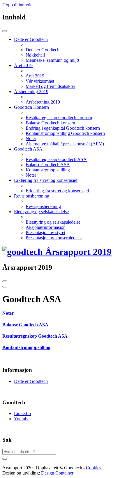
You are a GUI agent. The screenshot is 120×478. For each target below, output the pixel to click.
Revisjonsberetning (43, 206)
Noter (31, 138)
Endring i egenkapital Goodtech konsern (63, 128)
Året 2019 (35, 75)
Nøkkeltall (35, 54)
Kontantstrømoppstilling (48, 169)
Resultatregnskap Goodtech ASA (56, 159)
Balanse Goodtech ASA (48, 164)
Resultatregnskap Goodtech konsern (59, 117)
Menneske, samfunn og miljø (52, 60)
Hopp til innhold (17, 4)
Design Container (57, 472)
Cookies (93, 467)
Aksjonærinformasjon (46, 227)
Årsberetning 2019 (43, 101)
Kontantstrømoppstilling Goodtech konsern (65, 133)
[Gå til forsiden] (57, 252)
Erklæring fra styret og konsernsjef (57, 190)
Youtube (21, 418)
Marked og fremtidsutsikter (50, 86)
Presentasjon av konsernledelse (54, 237)
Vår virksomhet (40, 81)
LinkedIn (22, 413)
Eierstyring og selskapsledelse (53, 222)
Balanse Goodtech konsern (50, 122)
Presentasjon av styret (45, 232)
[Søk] (4, 459)
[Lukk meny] (4, 31)
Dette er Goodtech (42, 49)
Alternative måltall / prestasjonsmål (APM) (65, 143)
